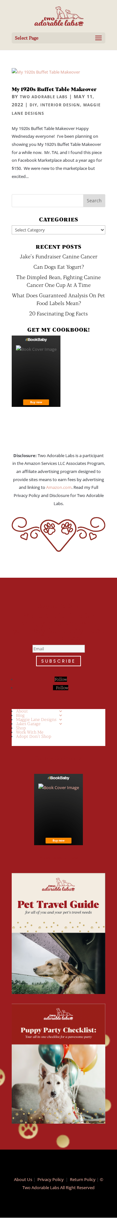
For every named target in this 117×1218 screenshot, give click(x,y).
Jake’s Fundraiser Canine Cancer (59, 256)
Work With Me (30, 732)
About (22, 711)
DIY (33, 105)
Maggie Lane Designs (36, 719)
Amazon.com (59, 487)
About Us (23, 1179)
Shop (21, 727)
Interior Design (60, 105)
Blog (20, 715)
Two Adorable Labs (44, 97)
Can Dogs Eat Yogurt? (58, 267)
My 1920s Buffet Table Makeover (54, 89)
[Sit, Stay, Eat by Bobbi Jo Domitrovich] (36, 371)
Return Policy (83, 1179)
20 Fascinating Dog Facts (58, 313)
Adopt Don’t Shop (33, 736)
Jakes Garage (28, 723)
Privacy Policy (50, 1179)
